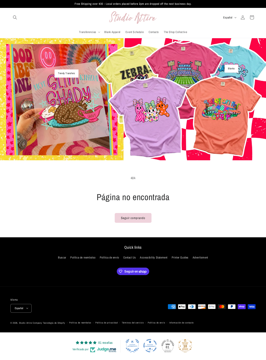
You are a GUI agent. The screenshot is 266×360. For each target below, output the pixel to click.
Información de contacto (181, 322)
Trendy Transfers (66, 73)
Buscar (62, 258)
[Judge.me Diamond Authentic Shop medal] (132, 345)
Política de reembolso (83, 258)
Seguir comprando (133, 218)
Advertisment (200, 258)
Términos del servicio (133, 322)
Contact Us (129, 258)
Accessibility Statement (153, 258)
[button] (15, 17)
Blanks (231, 68)
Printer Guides (180, 258)
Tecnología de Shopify (54, 322)
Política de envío (109, 258)
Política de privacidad (106, 322)
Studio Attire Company (30, 322)
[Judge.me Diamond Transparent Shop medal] (150, 345)
